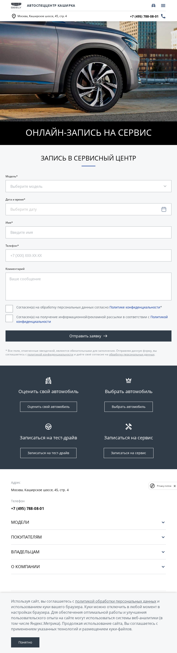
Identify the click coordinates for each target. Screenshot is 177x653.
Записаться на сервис (128, 453)
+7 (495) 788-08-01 (27, 508)
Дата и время (15, 199)
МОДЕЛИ (20, 522)
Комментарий (15, 269)
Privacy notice (164, 486)
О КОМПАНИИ (25, 566)
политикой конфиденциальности (50, 354)
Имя (8, 223)
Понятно (25, 642)
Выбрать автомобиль (128, 406)
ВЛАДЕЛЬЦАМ (25, 551)
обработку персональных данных (131, 354)
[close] (175, 486)
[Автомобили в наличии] (153, 5)
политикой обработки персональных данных (115, 601)
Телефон (11, 246)
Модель (11, 176)
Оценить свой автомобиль (48, 406)
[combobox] (31, 183)
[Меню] (163, 5)
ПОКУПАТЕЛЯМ (26, 537)
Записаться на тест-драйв (48, 453)
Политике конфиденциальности (134, 307)
